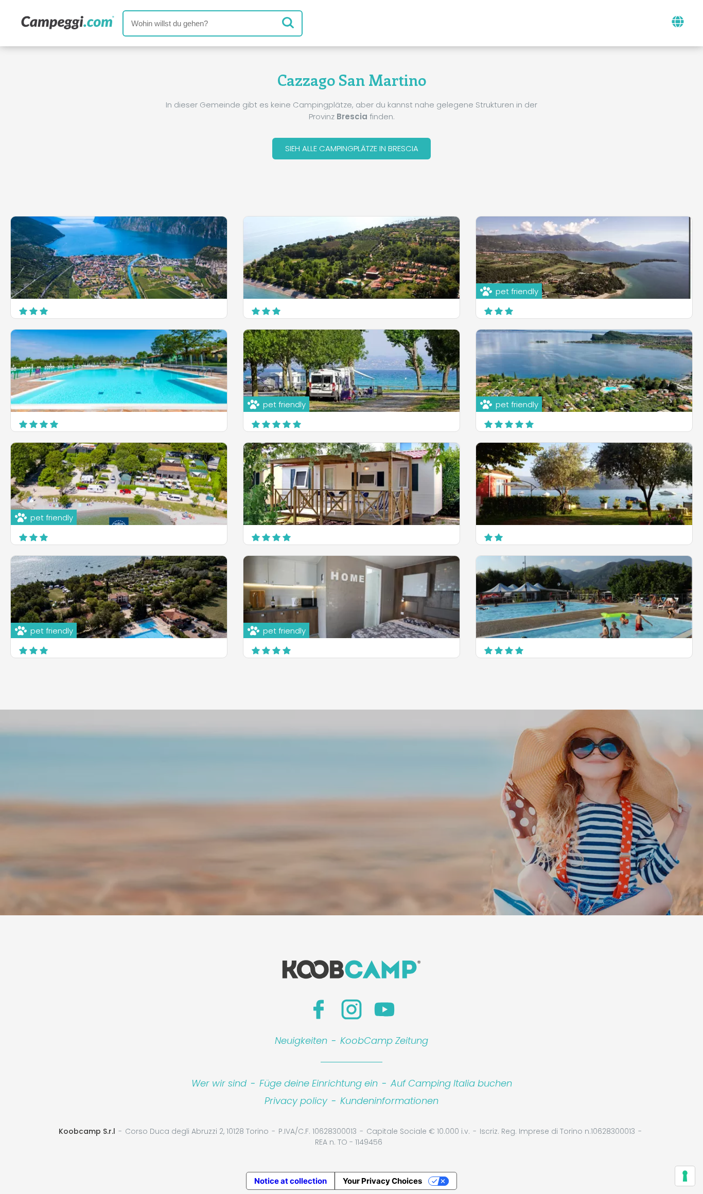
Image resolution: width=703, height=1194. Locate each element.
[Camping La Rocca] (351, 484)
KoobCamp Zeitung (384, 1040)
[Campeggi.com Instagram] (351, 1009)
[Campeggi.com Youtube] (384, 1009)
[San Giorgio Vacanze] (351, 257)
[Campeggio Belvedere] (119, 257)
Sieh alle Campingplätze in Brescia (351, 148)
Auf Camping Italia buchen (451, 1083)
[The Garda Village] (119, 371)
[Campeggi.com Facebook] (318, 1009)
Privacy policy (296, 1100)
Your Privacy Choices (382, 1181)
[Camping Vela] (584, 484)
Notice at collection (290, 1181)
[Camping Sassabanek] (584, 597)
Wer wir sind (219, 1083)
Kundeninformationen (389, 1100)
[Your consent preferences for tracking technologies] (685, 1176)
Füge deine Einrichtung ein (318, 1083)
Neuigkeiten (301, 1040)
